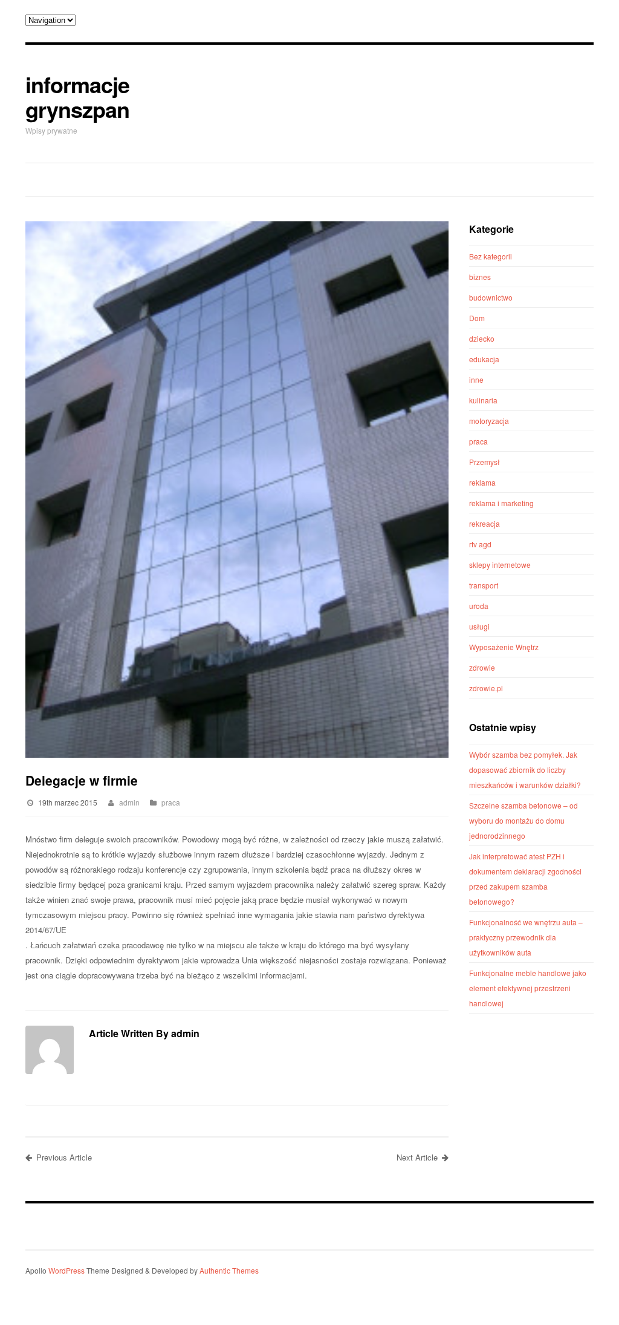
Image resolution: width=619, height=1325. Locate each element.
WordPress (66, 1270)
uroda (478, 606)
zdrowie (482, 667)
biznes (480, 277)
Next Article (417, 1157)
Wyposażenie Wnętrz (504, 647)
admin (129, 802)
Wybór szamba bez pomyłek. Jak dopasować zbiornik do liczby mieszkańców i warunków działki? (525, 769)
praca (170, 802)
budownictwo (491, 297)
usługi (479, 626)
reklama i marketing (501, 503)
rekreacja (484, 523)
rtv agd (480, 544)
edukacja (484, 359)
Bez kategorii (490, 256)
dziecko (481, 338)
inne (476, 379)
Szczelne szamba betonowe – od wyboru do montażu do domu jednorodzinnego (523, 820)
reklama (482, 482)
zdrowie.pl (486, 688)
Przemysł (484, 462)
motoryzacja (489, 420)
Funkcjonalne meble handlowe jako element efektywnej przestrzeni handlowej (527, 988)
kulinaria (483, 400)
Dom (477, 318)
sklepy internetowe (500, 564)
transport (483, 585)
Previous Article (64, 1157)
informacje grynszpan (77, 96)
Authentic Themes (229, 1270)
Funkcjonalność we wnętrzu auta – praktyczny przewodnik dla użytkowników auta (526, 937)
